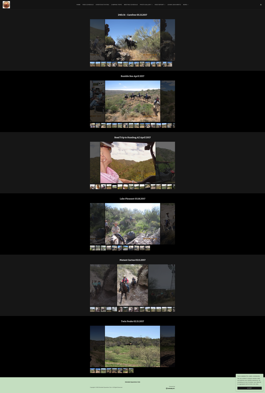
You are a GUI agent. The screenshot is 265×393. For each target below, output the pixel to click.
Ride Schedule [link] (88, 4)
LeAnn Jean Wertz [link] (174, 4)
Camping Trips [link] (116, 4)
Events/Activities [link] (102, 4)
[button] (146, 5)
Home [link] (78, 4)
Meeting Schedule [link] (131, 4)
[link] (6, 4)
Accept (249, 388)
